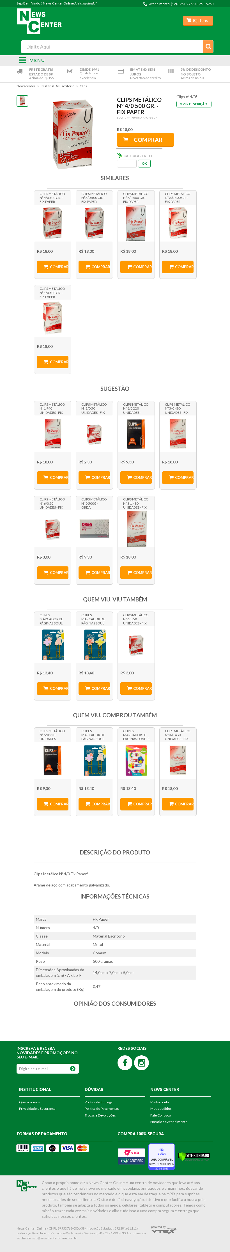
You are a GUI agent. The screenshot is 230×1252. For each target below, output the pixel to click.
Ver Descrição (195, 104)
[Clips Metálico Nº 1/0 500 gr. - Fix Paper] (52, 318)
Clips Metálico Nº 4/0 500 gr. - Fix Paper (52, 197)
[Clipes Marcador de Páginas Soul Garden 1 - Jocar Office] (94, 644)
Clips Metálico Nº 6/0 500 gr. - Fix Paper (177, 197)
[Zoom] (22, 101)
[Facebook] (125, 1062)
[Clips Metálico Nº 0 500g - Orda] (94, 528)
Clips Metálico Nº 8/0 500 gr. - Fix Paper (136, 197)
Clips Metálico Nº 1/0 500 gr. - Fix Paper (52, 292)
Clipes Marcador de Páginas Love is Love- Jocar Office (136, 735)
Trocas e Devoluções (100, 1115)
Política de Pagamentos (102, 1108)
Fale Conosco (160, 1115)
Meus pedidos (161, 1108)
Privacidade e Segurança (37, 1108)
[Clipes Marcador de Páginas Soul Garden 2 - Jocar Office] (52, 644)
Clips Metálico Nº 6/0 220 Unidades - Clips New (136, 408)
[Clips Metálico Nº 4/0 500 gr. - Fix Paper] (52, 223)
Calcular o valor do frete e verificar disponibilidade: (127, 163)
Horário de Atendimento (168, 1122)
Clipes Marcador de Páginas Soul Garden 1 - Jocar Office (93, 619)
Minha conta (159, 1102)
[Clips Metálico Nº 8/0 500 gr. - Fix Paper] (136, 223)
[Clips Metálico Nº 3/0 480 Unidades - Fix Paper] (178, 433)
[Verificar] (194, 1156)
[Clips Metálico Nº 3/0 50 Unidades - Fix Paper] (94, 433)
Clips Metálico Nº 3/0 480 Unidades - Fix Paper (177, 408)
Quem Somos (29, 1102)
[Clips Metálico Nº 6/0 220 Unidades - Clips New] (136, 433)
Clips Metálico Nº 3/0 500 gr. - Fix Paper (94, 197)
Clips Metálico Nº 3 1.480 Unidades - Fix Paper (136, 503)
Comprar (148, 139)
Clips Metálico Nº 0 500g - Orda (94, 503)
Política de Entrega (98, 1102)
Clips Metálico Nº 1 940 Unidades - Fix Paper (52, 408)
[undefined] (73, 134)
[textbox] (117, 46)
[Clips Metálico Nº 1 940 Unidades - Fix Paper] (52, 433)
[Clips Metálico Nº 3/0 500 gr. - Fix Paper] (94, 223)
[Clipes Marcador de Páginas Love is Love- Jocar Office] (136, 760)
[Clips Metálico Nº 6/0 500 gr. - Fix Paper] (178, 223)
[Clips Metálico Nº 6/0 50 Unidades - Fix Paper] (52, 528)
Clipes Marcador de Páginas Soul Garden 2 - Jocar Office (51, 619)
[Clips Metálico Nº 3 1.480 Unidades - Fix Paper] (136, 528)
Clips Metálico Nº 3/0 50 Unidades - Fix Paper (94, 408)
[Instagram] (141, 1062)
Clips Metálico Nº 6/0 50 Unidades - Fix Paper (52, 503)
